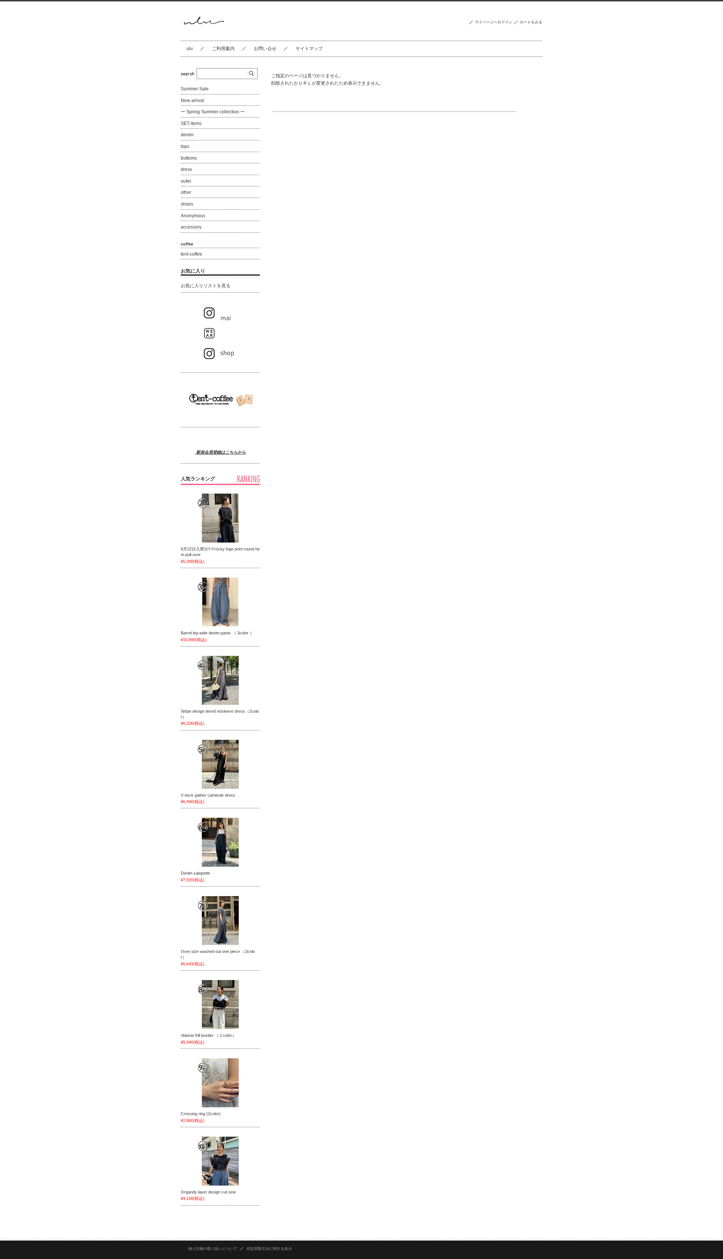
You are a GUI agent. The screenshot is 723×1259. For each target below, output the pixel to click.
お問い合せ (265, 48)
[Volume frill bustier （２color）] (220, 1004)
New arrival (192, 100)
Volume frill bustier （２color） (208, 1035)
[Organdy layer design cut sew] (220, 1161)
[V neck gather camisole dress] (220, 764)
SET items (191, 123)
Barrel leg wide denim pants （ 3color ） (219, 633)
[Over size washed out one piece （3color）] (220, 920)
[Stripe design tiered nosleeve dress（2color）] (220, 680)
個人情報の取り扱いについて (212, 1249)
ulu (189, 48)
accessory (191, 227)
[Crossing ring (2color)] (220, 1082)
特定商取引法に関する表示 (269, 1249)
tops (185, 146)
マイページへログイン (494, 22)
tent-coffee (191, 254)
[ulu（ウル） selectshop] (203, 35)
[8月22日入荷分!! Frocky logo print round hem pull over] (220, 518)
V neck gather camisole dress (210, 795)
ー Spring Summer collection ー (213, 111)
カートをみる (531, 22)
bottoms (189, 158)
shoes (187, 204)
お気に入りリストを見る (205, 285)
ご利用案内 (223, 48)
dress (186, 169)
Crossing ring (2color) (201, 1113)
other (186, 192)
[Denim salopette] (220, 842)
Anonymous (193, 215)
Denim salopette (197, 873)
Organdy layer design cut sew (208, 1192)
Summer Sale (195, 88)
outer (186, 181)
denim (187, 134)
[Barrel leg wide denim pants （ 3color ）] (220, 602)
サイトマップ (309, 48)
